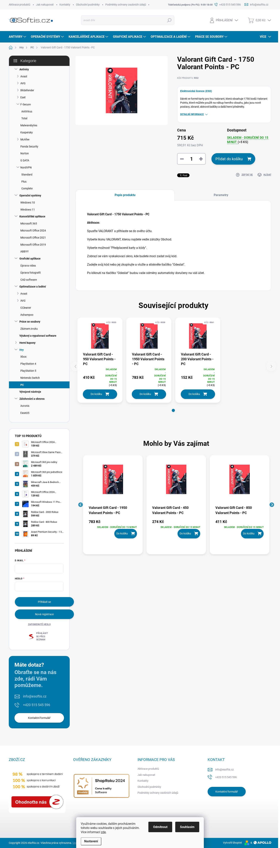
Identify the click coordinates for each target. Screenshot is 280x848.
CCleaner (25, 307)
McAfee (24, 139)
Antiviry (24, 69)
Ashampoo (26, 314)
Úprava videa (28, 265)
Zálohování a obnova (32, 398)
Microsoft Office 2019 (33, 244)
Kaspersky (26, 132)
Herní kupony (27, 342)
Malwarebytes (28, 125)
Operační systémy (30, 195)
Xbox (23, 356)
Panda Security (29, 146)
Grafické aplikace (30, 258)
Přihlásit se (44, 601)
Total (24, 118)
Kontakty (64, 4)
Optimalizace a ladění (32, 286)
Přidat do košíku (229, 159)
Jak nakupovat (45, 4)
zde (103, 832)
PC (22, 384)
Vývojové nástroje (30, 391)
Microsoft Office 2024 (33, 230)
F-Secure (25, 104)
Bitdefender (27, 90)
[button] (173, 410)
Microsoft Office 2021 (33, 237)
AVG (23, 83)
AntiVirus (26, 111)
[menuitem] (18, 36)
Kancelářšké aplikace (32, 216)
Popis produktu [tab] (125, 195)
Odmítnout (160, 827)
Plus (23, 181)
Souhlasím (187, 827)
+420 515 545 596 (36, 705)
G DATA (24, 160)
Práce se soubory (29, 321)
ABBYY (24, 251)
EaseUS (24, 412)
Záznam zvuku (29, 328)
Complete (27, 188)
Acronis (24, 405)
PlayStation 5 (28, 370)
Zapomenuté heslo (39, 624)
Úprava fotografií (30, 272)
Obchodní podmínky (88, 4)
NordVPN (26, 167)
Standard (26, 174)
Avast (23, 76)
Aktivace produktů (19, 4)
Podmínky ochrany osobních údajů (125, 4)
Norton (24, 153)
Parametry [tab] (221, 195)
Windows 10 (27, 202)
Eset (23, 97)
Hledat (169, 20)
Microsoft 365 (28, 223)
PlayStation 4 (28, 363)
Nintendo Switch (30, 377)
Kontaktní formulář (39, 717)
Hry (21, 349)
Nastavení (91, 841)
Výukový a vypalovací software (37, 335)
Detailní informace (192, 114)
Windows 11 (27, 209)
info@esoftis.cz (34, 696)
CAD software (28, 279)
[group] (113, 504)
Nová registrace (44, 614)
